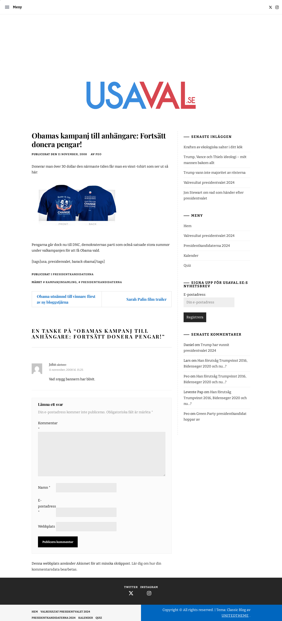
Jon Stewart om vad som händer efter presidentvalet (214, 195)
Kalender (191, 256)
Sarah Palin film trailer (146, 299)
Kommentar (46, 426)
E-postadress (46, 506)
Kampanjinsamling (61, 282)
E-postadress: (195, 294)
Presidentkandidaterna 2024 (207, 246)
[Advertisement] (141, 43)
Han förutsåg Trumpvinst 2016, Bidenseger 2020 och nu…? (215, 398)
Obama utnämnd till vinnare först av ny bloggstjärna (66, 299)
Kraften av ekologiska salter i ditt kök (213, 147)
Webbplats (46, 526)
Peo (98, 154)
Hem (187, 226)
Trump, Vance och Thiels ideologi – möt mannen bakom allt (215, 160)
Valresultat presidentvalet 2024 (209, 182)
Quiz (187, 265)
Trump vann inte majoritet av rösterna (215, 172)
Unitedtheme (235, 616)
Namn (44, 487)
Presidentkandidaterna (73, 274)
